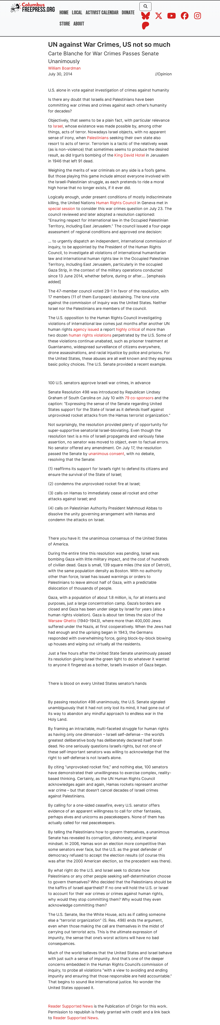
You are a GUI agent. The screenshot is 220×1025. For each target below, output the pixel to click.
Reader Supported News (70, 1006)
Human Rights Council (116, 202)
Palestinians (97, 137)
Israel (58, 126)
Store (65, 24)
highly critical (128, 329)
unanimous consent (106, 453)
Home (64, 12)
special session (61, 208)
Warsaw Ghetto (62, 620)
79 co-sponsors (139, 398)
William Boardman (64, 68)
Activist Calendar (102, 12)
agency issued (86, 329)
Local (77, 12)
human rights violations (90, 335)
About (78, 24)
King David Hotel (129, 155)
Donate (128, 12)
